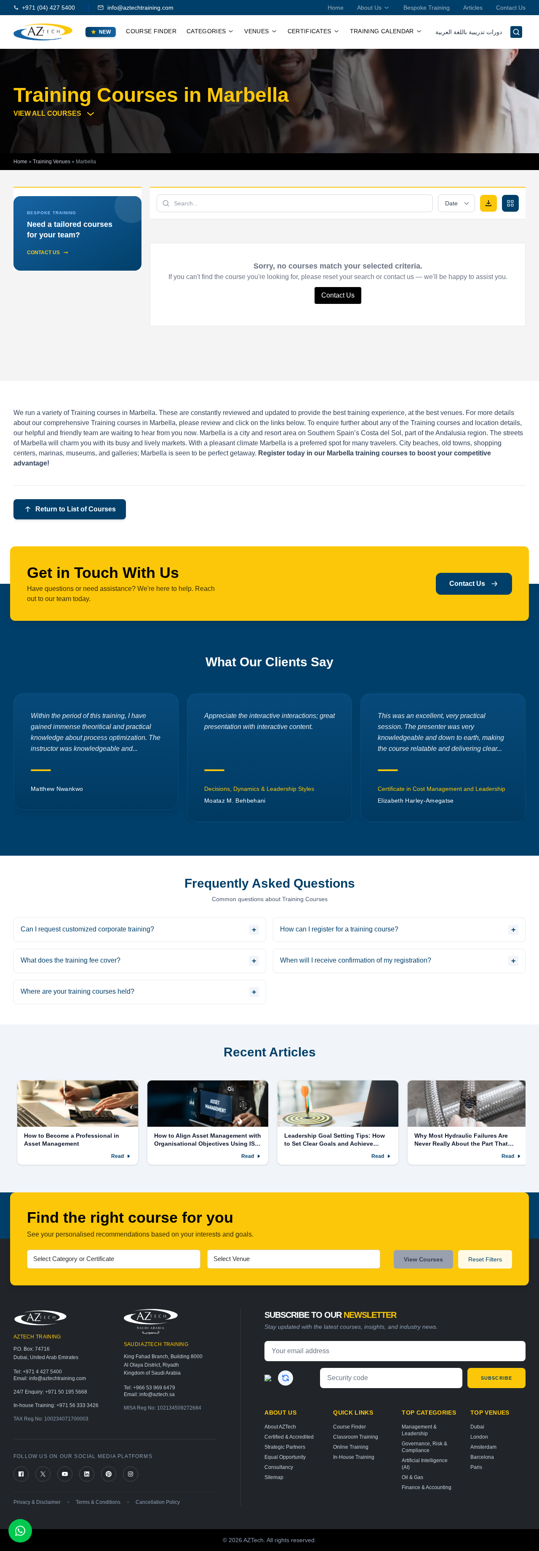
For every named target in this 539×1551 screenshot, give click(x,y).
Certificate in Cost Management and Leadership (268, 788)
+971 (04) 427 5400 (48, 7)
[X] (43, 1474)
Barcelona (482, 1457)
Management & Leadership (419, 1430)
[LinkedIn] (86, 1474)
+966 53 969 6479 (154, 1388)
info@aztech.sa (157, 1394)
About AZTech (280, 1427)
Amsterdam (483, 1447)
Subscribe (496, 1378)
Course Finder (151, 31)
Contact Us (511, 7)
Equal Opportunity (285, 1457)
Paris (476, 1467)
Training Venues (51, 162)
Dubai (477, 1427)
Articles (473, 7)
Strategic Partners (284, 1447)
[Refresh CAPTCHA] (285, 1378)
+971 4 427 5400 (42, 1372)
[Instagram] (130, 1474)
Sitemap (273, 1477)
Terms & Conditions (98, 1502)
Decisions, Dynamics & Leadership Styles (86, 788)
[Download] (488, 203)
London (479, 1437)
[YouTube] (64, 1474)
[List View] (510, 203)
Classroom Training (355, 1437)
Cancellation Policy (158, 1502)
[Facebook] (21, 1474)
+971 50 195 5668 (66, 1392)
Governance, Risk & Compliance (424, 1447)
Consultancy (278, 1467)
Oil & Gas (412, 1477)
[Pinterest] (108, 1474)
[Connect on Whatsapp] (20, 1531)
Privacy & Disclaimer (37, 1502)
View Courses (423, 1259)
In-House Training (353, 1457)
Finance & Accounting (426, 1487)
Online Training (350, 1447)
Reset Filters (485, 1259)
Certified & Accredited (289, 1437)
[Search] (516, 32)
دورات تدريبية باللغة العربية (468, 32)
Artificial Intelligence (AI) (425, 1464)
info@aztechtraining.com (140, 7)
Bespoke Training (426, 7)
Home (336, 7)
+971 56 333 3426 (77, 1405)
